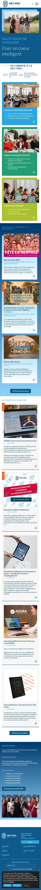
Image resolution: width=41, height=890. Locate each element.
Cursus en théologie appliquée (18, 110)
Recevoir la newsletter (20, 862)
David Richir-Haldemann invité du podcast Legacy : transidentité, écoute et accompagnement (20, 573)
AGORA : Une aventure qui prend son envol (20, 441)
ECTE (21, 75)
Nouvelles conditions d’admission (16, 510)
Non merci (17, 885)
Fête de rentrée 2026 (12, 260)
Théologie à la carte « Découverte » (19, 209)
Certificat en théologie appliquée (18, 118)
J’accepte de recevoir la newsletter (22, 869)
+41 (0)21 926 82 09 (28, 838)
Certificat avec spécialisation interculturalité (17, 168)
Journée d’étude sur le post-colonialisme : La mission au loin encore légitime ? (19, 309)
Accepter (7, 885)
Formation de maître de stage (17, 214)
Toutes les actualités (20, 733)
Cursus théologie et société (17, 155)
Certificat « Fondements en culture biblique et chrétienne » (19, 159)
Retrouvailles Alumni (12, 362)
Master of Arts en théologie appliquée (20, 114)
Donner (30, 842)
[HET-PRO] (11, 3)
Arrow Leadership (13, 211)
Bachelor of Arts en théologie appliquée (20, 116)
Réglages (26, 885)
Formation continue (14, 206)
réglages (11, 882)
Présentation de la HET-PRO (13, 789)
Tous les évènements (21, 391)
